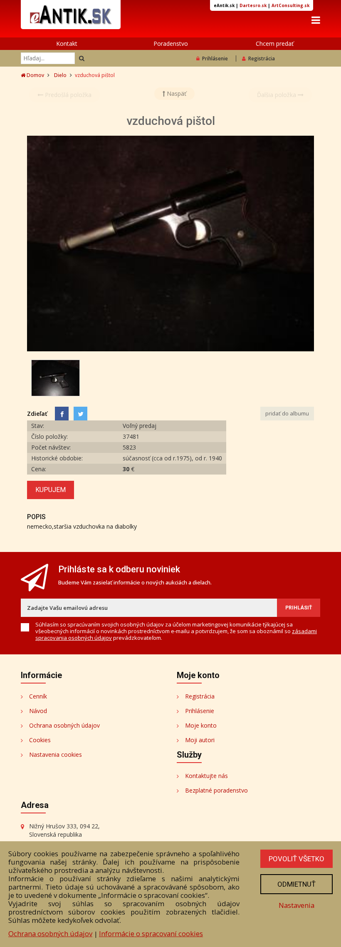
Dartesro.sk (253, 5)
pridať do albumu (287, 413)
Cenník (38, 696)
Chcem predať (275, 43)
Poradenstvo (170, 43)
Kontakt (66, 43)
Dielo (60, 75)
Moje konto (201, 725)
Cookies (40, 740)
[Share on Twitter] (80, 413)
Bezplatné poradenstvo (216, 790)
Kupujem (50, 490)
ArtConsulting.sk (290, 5)
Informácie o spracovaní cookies (151, 933)
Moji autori (200, 740)
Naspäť (175, 93)
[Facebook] (62, 413)
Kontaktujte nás (206, 776)
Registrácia (261, 58)
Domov (34, 75)
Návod (38, 711)
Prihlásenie (215, 58)
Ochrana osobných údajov (64, 725)
